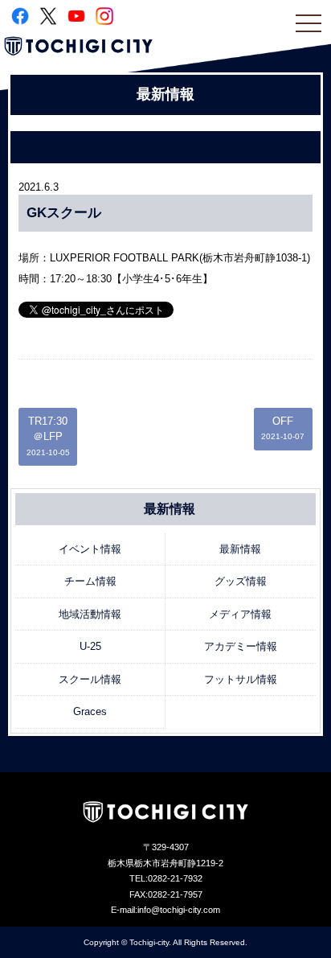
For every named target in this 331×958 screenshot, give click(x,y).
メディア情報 (240, 614)
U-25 (90, 646)
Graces (90, 711)
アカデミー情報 (240, 646)
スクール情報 (90, 679)
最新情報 (240, 549)
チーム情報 (90, 581)
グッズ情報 (241, 581)
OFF (282, 428)
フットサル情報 (240, 679)
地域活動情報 (90, 614)
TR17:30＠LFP (48, 436)
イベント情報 (90, 549)
